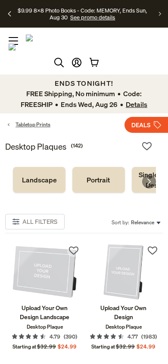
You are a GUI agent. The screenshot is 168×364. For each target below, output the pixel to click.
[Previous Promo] (9, 13)
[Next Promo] (160, 13)
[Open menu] (13, 41)
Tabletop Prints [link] (33, 124)
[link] (39, 180)
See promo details (92, 17)
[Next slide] (149, 181)
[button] (76, 62)
